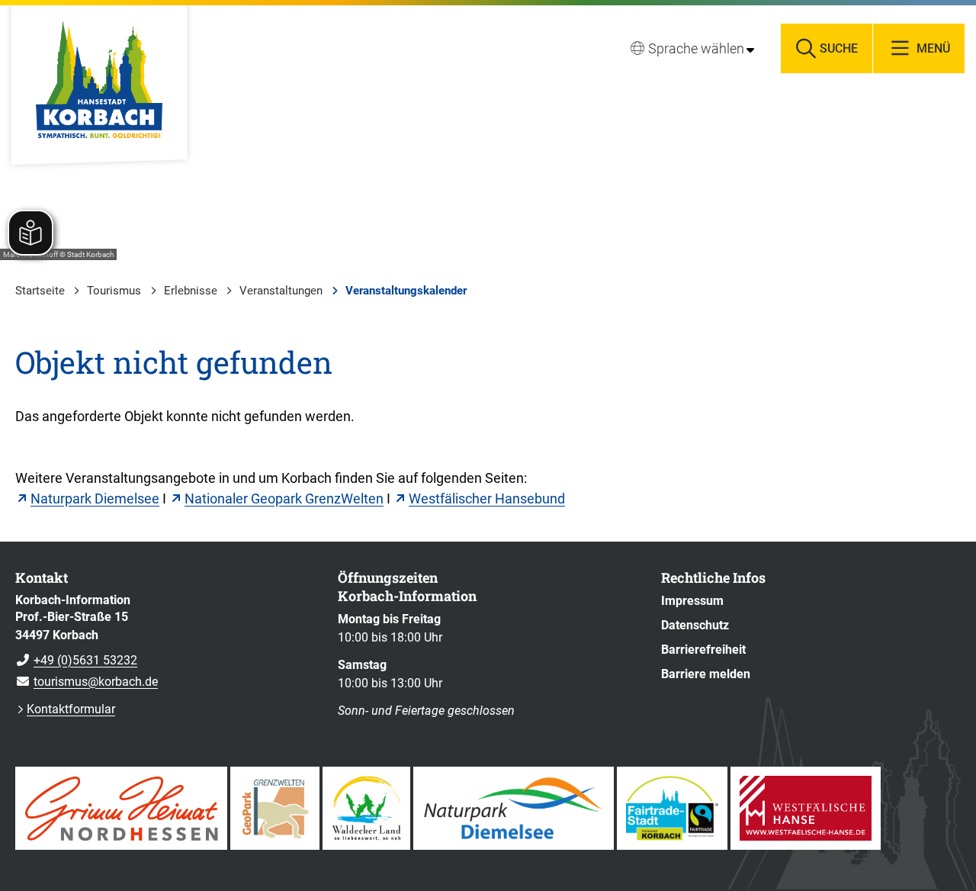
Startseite (40, 291)
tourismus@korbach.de (86, 681)
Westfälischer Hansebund (487, 499)
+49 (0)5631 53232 (76, 660)
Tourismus (114, 291)
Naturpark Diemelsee (94, 499)
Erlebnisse (190, 291)
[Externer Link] (121, 808)
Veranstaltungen (281, 291)
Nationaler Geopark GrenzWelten (284, 499)
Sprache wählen (696, 48)
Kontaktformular (71, 709)
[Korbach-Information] (165, 641)
